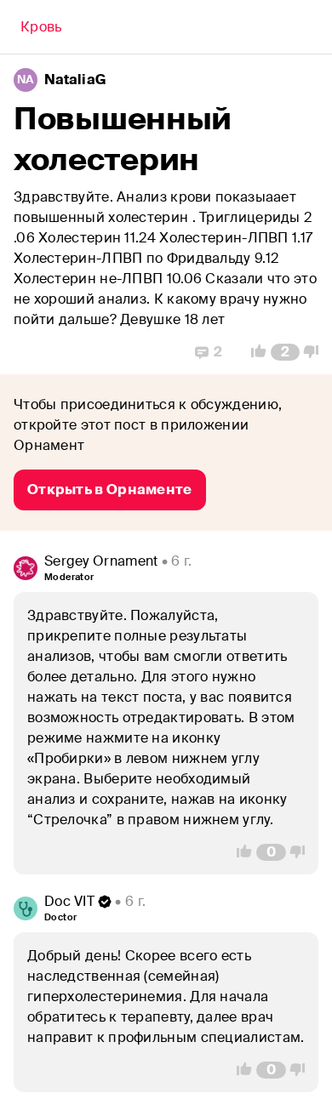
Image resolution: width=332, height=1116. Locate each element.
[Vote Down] (316, 352)
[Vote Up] (254, 352)
